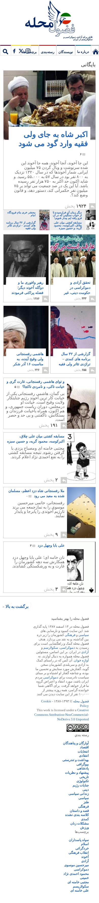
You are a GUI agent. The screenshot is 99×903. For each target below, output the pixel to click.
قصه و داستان (79, 811)
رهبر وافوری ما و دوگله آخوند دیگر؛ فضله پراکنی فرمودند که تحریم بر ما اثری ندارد (27, 293)
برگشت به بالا (17, 606)
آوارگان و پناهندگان (76, 743)
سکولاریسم (81, 886)
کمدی (85, 819)
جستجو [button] (5, 50)
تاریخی (84, 777)
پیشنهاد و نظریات (77, 772)
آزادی (85, 652)
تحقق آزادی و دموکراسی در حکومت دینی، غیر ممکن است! (77, 290)
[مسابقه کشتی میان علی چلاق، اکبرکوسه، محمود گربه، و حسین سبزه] (81, 458)
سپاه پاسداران (79, 840)
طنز (86, 802)
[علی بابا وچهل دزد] (81, 567)
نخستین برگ (95, 50)
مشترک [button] (21, 50)
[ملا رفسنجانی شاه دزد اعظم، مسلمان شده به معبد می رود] (81, 512)
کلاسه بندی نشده (77, 815)
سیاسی (83, 635)
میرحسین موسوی (76, 865)
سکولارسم (50, 647)
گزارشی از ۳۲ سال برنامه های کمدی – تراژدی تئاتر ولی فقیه (74, 361)
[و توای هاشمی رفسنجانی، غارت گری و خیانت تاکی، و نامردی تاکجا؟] (81, 403)
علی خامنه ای (79, 890)
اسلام (85, 844)
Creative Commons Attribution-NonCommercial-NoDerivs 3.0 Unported (61, 714)
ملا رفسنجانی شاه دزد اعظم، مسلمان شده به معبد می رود (36, 493)
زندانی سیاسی (79, 794)
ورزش (84, 827)
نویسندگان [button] (65, 52)
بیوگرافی (82, 764)
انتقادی (84, 755)
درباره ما (83, 52)
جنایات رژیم (81, 785)
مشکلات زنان (79, 823)
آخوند (85, 857)
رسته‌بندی (47, 52)
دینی (85, 789)
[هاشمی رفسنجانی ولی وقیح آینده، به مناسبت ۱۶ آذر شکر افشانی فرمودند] (26, 344)
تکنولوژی (82, 781)
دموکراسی (67, 647)
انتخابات (83, 751)
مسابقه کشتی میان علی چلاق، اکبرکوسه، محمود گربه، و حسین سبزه (35, 439)
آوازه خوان (81, 660)
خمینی (84, 878)
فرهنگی (70, 635)
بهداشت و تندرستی (75, 760)
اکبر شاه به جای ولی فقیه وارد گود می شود (53, 143)
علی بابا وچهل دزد (47, 545)
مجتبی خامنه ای (78, 882)
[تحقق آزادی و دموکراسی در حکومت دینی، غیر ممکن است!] (73, 259)
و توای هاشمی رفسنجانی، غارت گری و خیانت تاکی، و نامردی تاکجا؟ (35, 384)
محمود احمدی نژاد (76, 874)
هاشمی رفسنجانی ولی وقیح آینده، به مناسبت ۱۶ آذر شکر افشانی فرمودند (27, 361)
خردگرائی (82, 848)
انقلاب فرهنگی (79, 852)
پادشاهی (83, 768)
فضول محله (49, 19)
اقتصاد (84, 747)
